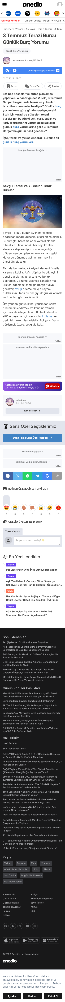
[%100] (37, 13)
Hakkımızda (9, 894)
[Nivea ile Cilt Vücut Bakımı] (8, 13)
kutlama (47, 316)
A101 (36, 869)
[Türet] (57, 13)
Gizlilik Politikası (11, 902)
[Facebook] (13, 926)
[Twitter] (20, 926)
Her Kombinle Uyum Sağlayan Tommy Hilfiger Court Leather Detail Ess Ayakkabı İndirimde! (33, 598)
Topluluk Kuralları (12, 906)
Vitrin (10, 591)
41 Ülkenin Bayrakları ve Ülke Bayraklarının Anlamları (30, 835)
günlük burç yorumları (18, 142)
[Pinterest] (35, 926)
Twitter (7, 863)
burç (58, 106)
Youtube (45, 863)
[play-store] (31, 940)
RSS (33, 911)
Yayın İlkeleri (37, 902)
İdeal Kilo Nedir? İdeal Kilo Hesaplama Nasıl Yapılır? (30, 814)
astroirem (27, 60)
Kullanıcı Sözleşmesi (42, 898)
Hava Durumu (10, 743)
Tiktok (47, 869)
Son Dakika (10, 875)
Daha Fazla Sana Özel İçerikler (30, 437)
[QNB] (47, 13)
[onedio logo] (30, 961)
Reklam (7, 911)
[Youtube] (28, 926)
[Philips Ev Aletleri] (18, 13)
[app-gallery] (51, 940)
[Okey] (28, 13)
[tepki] (6, 507)
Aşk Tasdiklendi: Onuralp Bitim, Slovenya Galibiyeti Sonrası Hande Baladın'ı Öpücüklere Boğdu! (33, 583)
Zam (33, 863)
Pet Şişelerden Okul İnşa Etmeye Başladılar (31, 569)
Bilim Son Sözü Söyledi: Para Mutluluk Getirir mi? (28, 701)
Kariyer (34, 894)
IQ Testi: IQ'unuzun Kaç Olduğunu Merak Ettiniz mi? (30, 848)
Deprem (21, 863)
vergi (18, 289)
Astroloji (30, 28)
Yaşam (19, 28)
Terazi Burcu (44, 28)
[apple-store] (12, 940)
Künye (34, 906)
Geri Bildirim (9, 898)
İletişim (6, 915)
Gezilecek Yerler (13, 881)
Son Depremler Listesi (14, 748)
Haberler (7, 28)
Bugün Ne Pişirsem (31, 875)
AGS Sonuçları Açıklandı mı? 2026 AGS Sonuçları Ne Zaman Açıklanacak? (29, 613)
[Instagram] (6, 926)
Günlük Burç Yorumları (17, 51)
